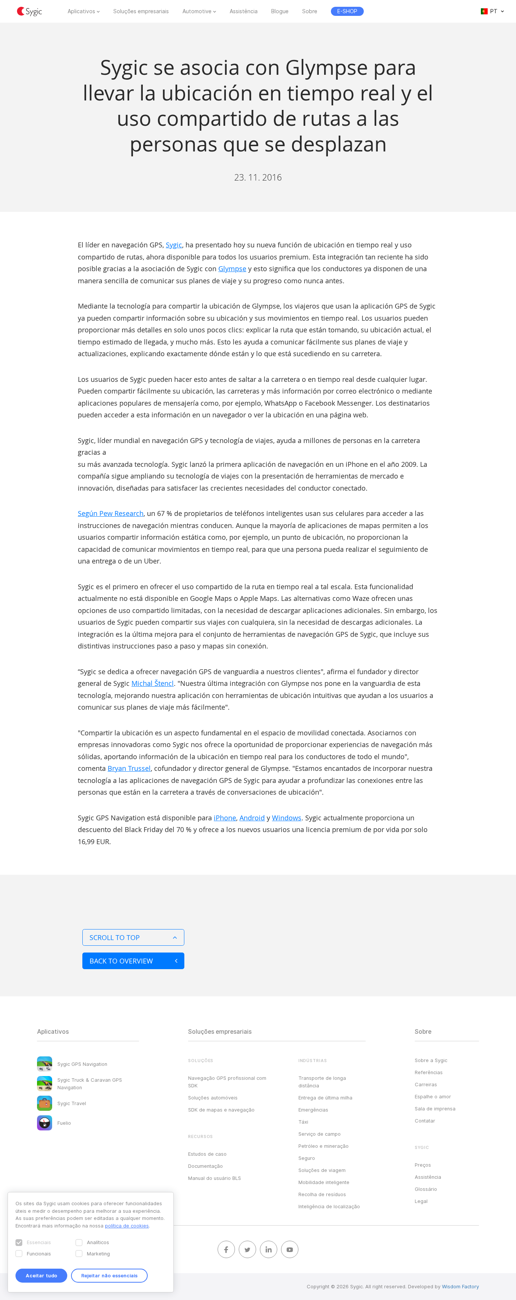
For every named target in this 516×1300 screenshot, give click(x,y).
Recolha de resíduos (322, 1194)
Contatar (425, 1121)
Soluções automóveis (213, 1098)
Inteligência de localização (329, 1206)
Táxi (303, 1122)
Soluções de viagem (322, 1170)
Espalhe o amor (433, 1096)
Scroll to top (115, 937)
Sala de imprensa (435, 1108)
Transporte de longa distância (322, 1081)
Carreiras (426, 1084)
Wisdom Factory (460, 1286)
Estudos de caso (207, 1154)
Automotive (197, 11)
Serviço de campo (319, 1134)
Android (252, 817)
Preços (423, 1165)
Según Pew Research (111, 513)
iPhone (225, 817)
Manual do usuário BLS (214, 1178)
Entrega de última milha (325, 1098)
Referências (429, 1072)
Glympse (232, 268)
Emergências (313, 1110)
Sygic (174, 244)
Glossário (426, 1189)
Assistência (244, 11)
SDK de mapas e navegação (221, 1110)
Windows (286, 817)
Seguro (306, 1158)
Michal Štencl (152, 683)
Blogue (280, 11)
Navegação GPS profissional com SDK (227, 1081)
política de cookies (127, 1226)
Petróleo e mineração (323, 1146)
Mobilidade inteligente (323, 1182)
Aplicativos (81, 11)
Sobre (309, 11)
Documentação (205, 1166)
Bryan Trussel (129, 768)
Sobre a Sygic (431, 1060)
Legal (421, 1201)
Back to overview (121, 960)
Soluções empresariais (141, 11)
